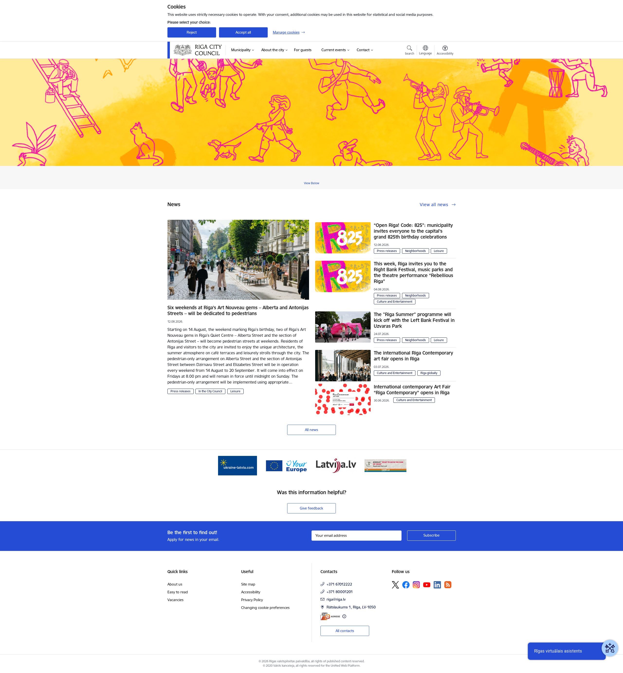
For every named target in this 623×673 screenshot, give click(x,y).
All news (311, 429)
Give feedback (311, 508)
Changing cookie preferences (265, 607)
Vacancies (175, 599)
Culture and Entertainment (394, 301)
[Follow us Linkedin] (437, 584)
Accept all (243, 32)
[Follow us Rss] (447, 584)
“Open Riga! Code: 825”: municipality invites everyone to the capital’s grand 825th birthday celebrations (413, 231)
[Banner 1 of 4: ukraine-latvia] (237, 465)
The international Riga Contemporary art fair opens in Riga (413, 356)
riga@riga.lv (336, 599)
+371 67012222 (339, 584)
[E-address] (330, 616)
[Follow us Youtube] (427, 584)
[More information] (344, 616)
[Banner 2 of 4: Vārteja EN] (287, 465)
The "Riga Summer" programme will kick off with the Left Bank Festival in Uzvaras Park (414, 320)
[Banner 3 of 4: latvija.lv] (336, 465)
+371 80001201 (340, 591)
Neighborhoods (415, 251)
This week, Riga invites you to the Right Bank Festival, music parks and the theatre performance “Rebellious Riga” (413, 272)
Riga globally (429, 373)
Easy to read (177, 592)
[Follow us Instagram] (416, 584)
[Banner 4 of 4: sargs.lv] (385, 465)
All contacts (345, 630)
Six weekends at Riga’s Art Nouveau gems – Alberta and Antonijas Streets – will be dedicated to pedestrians (238, 310)
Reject (192, 32)
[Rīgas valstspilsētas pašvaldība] (198, 50)
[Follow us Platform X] (395, 584)
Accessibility (250, 592)
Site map (248, 584)
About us (174, 584)
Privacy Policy (252, 599)
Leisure (235, 391)
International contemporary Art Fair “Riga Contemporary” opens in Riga (412, 389)
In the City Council (210, 391)
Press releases (181, 391)
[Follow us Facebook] (406, 584)
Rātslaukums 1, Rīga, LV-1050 (351, 607)
